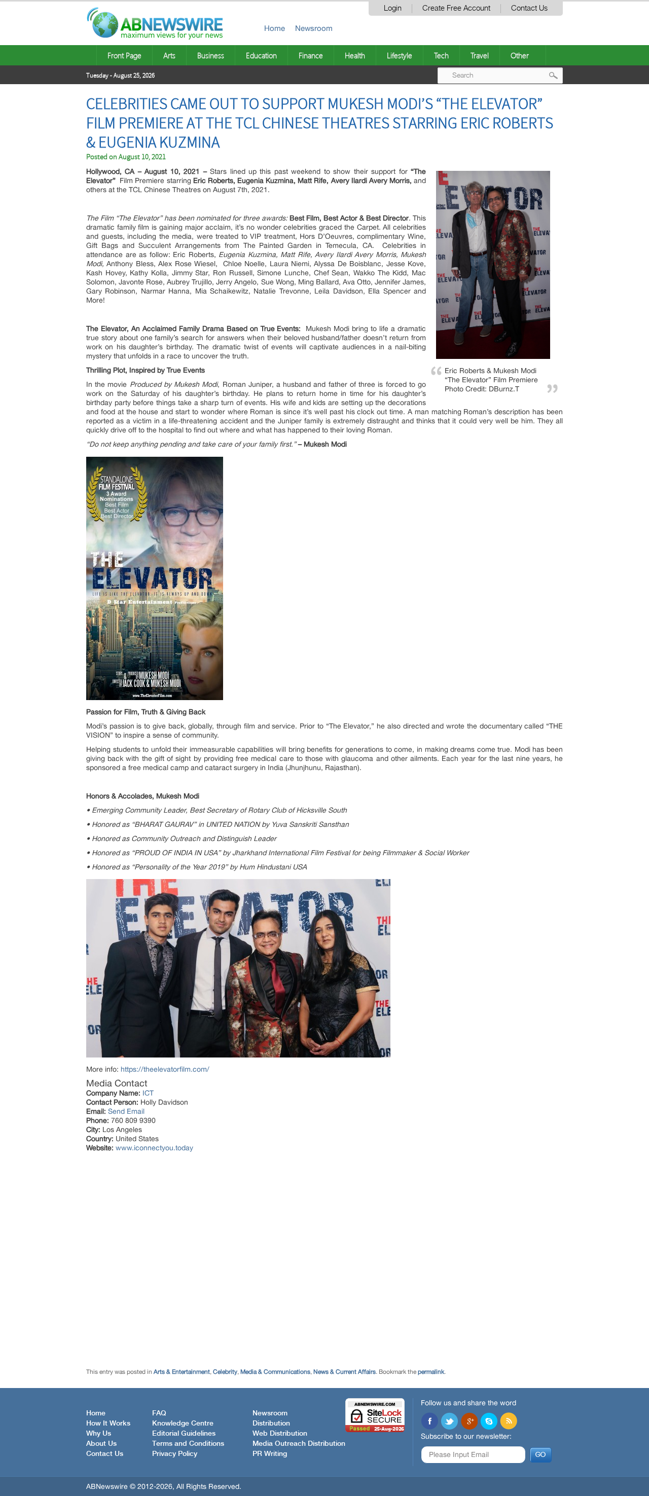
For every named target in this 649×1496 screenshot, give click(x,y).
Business (210, 55)
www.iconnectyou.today (154, 1148)
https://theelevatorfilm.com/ (165, 1069)
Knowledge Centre (182, 1423)
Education (261, 55)
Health (355, 55)
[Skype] (488, 1422)
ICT (148, 1093)
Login (393, 8)
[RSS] (508, 1422)
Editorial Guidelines (183, 1433)
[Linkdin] (469, 1422)
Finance (311, 55)
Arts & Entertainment (182, 1371)
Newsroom (314, 28)
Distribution (271, 1423)
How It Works (108, 1423)
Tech (441, 55)
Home (274, 28)
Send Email (126, 1111)
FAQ (159, 1413)
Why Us (98, 1433)
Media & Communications (275, 1371)
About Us (101, 1443)
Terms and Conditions (188, 1443)
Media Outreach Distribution (299, 1443)
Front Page (124, 55)
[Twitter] (449, 1422)
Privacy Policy (174, 1453)
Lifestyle (399, 55)
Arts (169, 55)
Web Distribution (280, 1433)
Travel (480, 55)
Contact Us (529, 8)
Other (520, 55)
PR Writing (270, 1453)
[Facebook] (429, 1422)
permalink (431, 1371)
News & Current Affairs (344, 1371)
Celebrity (225, 1371)
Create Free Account (456, 8)
